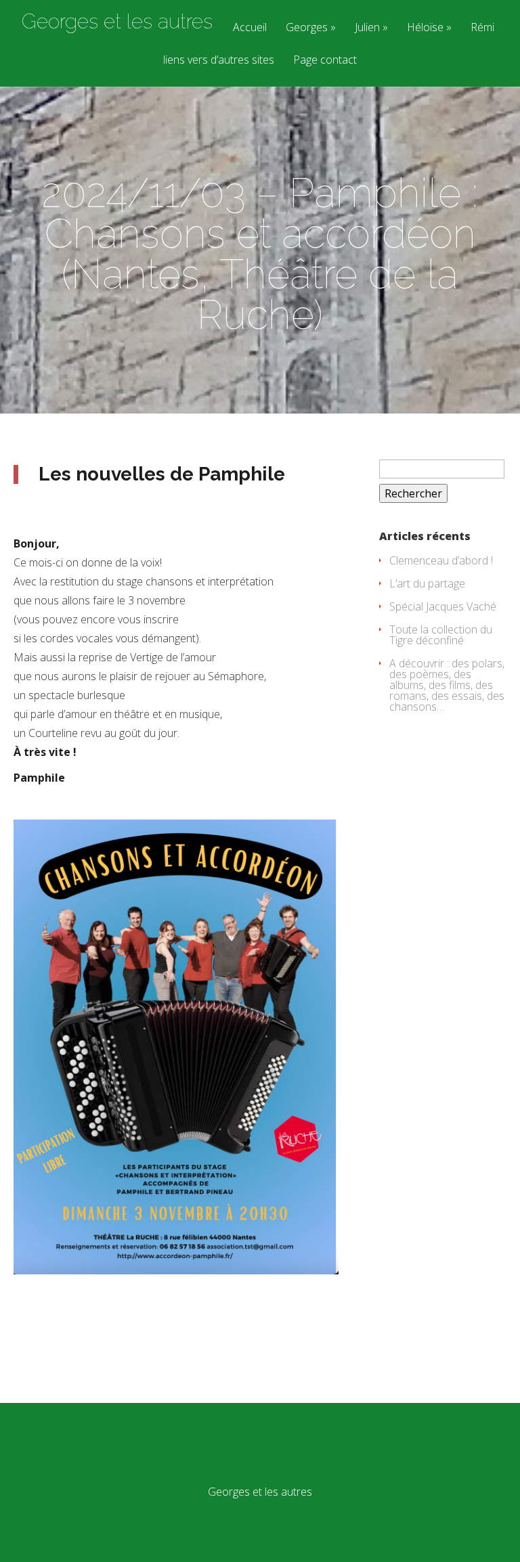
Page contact (325, 60)
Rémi (482, 28)
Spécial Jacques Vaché (442, 606)
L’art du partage (427, 583)
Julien (367, 28)
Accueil (250, 28)
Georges (307, 28)
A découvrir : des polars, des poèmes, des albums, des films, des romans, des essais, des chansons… (446, 685)
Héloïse (425, 28)
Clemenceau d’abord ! (441, 560)
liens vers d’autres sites (218, 60)
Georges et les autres (117, 22)
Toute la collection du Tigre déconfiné (440, 635)
